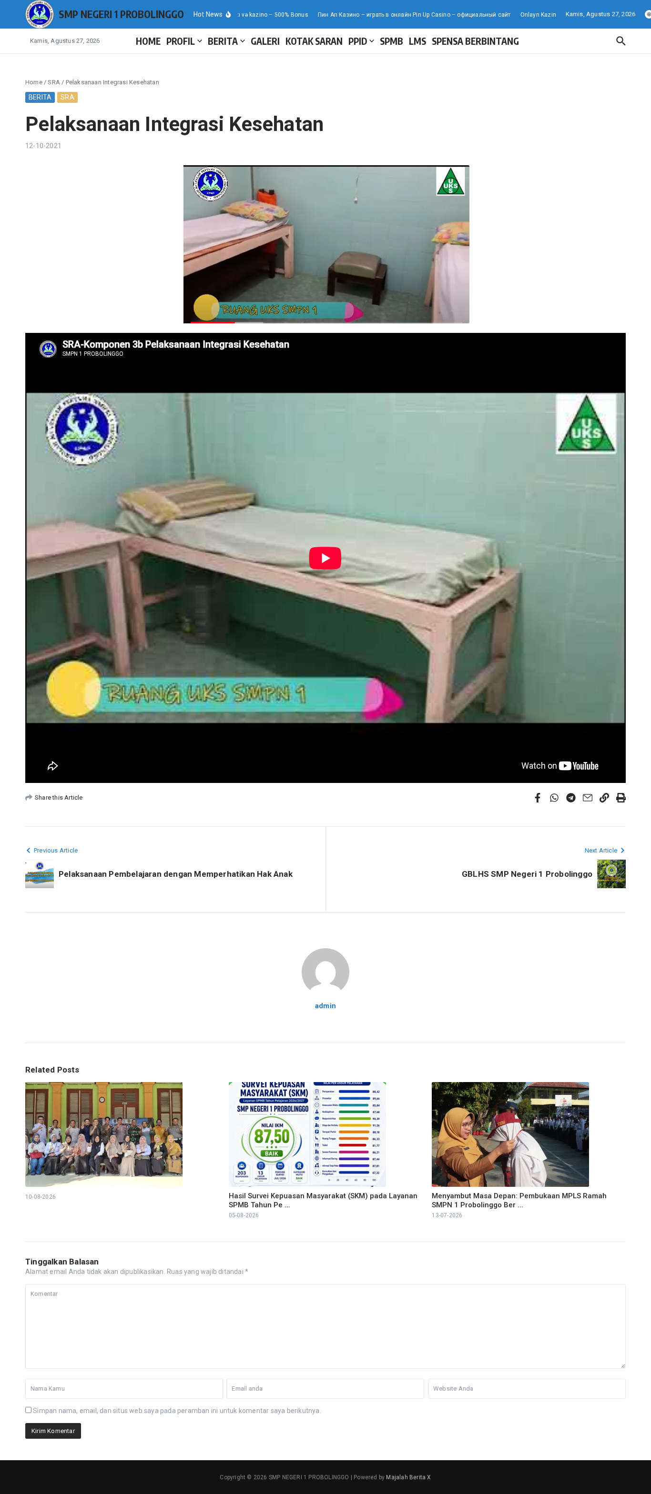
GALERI (265, 41)
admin (325, 1006)
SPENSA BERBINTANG (475, 41)
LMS (417, 41)
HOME (148, 41)
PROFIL (180, 41)
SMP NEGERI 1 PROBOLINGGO (121, 14)
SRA (54, 82)
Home (33, 82)
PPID (357, 41)
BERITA (223, 41)
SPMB (391, 41)
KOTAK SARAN (314, 41)
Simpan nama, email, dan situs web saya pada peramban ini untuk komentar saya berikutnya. (177, 1410)
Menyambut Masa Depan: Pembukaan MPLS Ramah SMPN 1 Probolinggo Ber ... (519, 1201)
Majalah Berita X (408, 1477)
